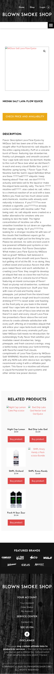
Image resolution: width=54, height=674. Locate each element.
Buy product (16, 439)
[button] (51, 25)
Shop (32, 7)
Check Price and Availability (25, 117)
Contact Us (27, 622)
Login (42, 7)
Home (22, 7)
